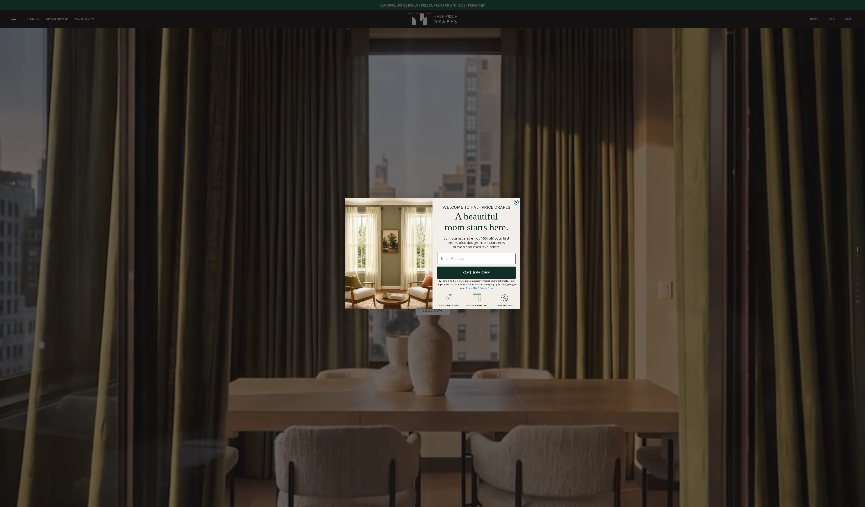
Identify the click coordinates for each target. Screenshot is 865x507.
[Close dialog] (516, 202)
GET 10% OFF (476, 272)
